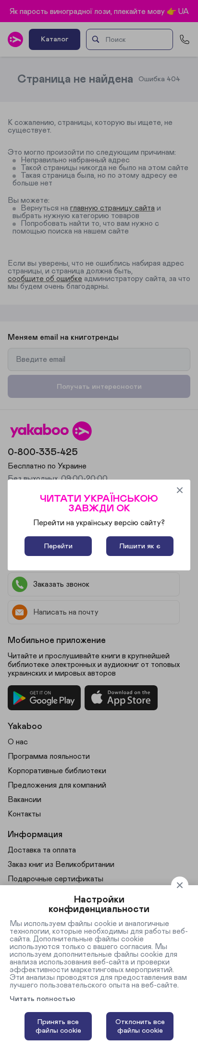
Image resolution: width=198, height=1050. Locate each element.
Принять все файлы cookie (58, 1026)
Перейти (58, 546)
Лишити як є (140, 546)
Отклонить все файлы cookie (140, 1026)
